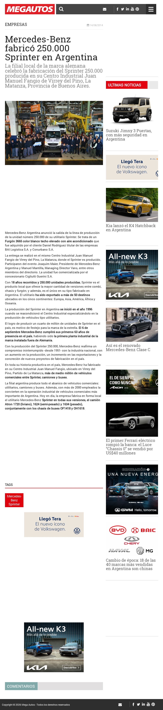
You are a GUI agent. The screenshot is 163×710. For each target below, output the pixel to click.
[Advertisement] (54, 196)
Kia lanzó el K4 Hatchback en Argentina (131, 227)
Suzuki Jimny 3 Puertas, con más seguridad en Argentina (129, 135)
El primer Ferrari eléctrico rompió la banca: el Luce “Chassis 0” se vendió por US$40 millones (130, 446)
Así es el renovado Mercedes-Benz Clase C (128, 347)
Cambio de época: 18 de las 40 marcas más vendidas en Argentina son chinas (131, 564)
